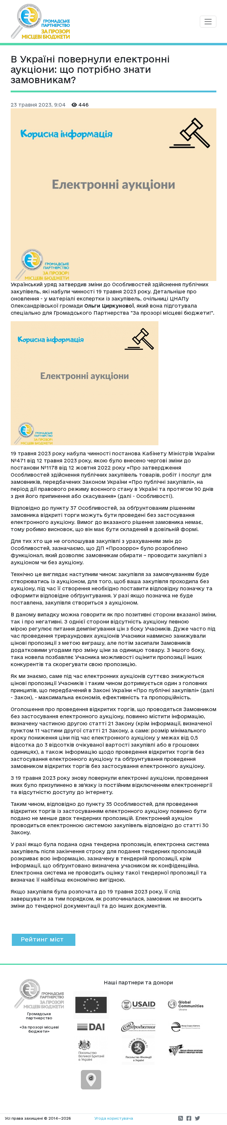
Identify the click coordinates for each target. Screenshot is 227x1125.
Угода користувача (113, 1118)
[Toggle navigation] (208, 22)
